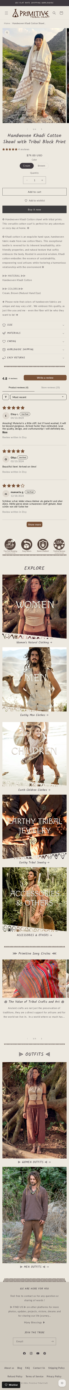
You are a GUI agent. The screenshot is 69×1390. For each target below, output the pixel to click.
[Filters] (5, 397)
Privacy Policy (54, 1376)
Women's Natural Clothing (33, 642)
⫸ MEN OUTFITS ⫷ (32, 1267)
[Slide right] (41, 129)
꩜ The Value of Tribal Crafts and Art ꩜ (34, 1002)
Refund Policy (15, 1376)
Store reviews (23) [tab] (50, 387)
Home (7, 23)
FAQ (27, 1368)
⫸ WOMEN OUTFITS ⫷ (32, 1162)
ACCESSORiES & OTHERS (33, 935)
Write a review (45, 377)
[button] (6, 13)
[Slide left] (27, 129)
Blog (19, 1368)
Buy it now (34, 209)
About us (9, 1368)
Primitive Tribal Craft (38, 1383)
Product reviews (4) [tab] (18, 387)
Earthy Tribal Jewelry (32, 863)
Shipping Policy (56, 1368)
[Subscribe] (52, 1341)
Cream (26, 165)
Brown (43, 166)
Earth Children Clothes (32, 790)
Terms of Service (34, 1376)
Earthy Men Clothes (32, 715)
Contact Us (39, 1368)
